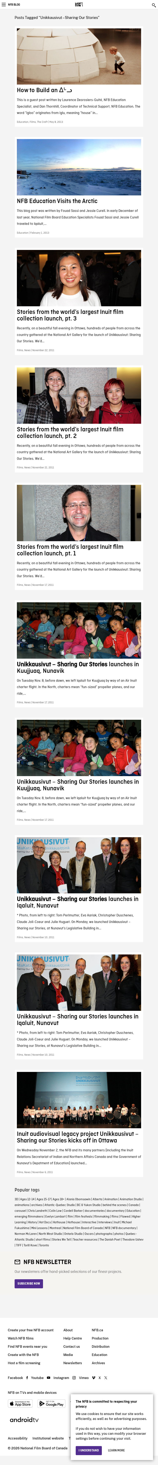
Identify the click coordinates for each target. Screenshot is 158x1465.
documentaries (95, 1211)
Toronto (44, 1245)
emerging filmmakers (29, 1217)
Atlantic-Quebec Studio (59, 1205)
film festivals (83, 1217)
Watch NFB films (21, 1338)
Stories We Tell (61, 1240)
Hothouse (59, 1222)
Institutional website (48, 1438)
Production (100, 1338)
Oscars (89, 1234)
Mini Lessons (39, 1228)
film (70, 1217)
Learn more (116, 1450)
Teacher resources (85, 1240)
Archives (98, 1363)
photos (118, 1234)
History (32, 1222)
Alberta (97, 1199)
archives (36, 1205)
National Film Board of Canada (83, 1228)
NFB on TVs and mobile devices (32, 1393)
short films (43, 1240)
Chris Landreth (37, 1211)
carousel (20, 1211)
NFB (107, 1228)
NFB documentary (124, 1228)
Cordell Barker (73, 1211)
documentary (115, 1211)
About (68, 1330)
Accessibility (18, 1438)
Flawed (125, 1217)
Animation (111, 1199)
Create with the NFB (23, 1355)
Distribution (100, 1347)
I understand (89, 1450)
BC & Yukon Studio (89, 1205)
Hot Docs (45, 1222)
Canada (134, 1205)
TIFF (19, 1245)
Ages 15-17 (44, 1199)
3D (16, 1199)
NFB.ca (97, 1330)
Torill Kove (30, 1245)
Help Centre (72, 1338)
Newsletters (72, 1363)
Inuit (117, 1222)
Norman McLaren (26, 1234)
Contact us (71, 1347)
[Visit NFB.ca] (86, 4)
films (115, 1217)
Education (133, 1211)
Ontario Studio (73, 1234)
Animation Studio (131, 1199)
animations (22, 1205)
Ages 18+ (58, 1199)
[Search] (154, 5)
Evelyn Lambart (55, 1217)
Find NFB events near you (27, 1347)
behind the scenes (115, 1205)
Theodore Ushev (132, 1240)
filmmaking (101, 1217)
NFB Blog (14, 5)
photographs (104, 1234)
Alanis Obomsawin (78, 1199)
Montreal (55, 1228)
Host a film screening (24, 1363)
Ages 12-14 (27, 1199)
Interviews (105, 1222)
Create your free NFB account (30, 1330)
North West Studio (50, 1234)
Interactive (89, 1222)
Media (68, 1355)
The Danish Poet (109, 1240)
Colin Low (55, 1211)
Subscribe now (28, 1283)
